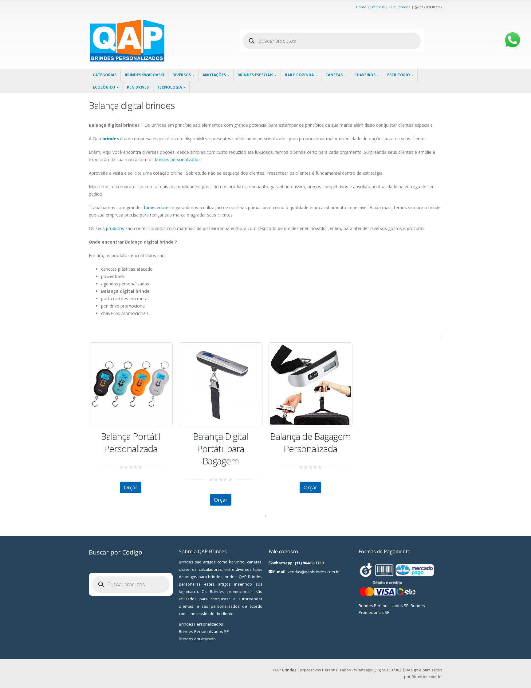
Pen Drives (138, 87)
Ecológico (104, 87)
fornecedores (157, 207)
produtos (115, 228)
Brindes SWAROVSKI (144, 75)
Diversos (181, 75)
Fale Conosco (400, 7)
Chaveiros (365, 75)
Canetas (334, 75)
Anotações (214, 75)
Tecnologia (169, 87)
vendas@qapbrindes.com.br (314, 572)
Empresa (377, 7)
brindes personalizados (178, 159)
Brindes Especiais (255, 75)
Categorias (104, 75)
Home (361, 7)
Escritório (398, 75)
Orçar (130, 487)
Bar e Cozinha (299, 75)
